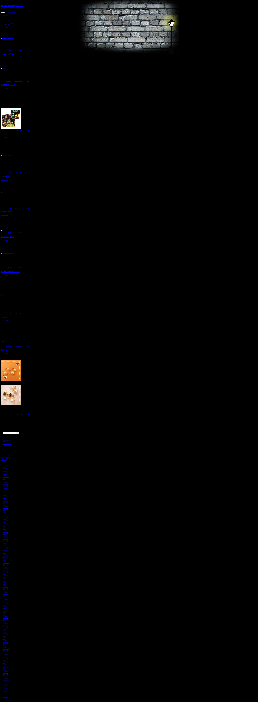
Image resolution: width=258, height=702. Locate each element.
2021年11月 (6, 546)
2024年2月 (5, 508)
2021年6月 (5, 553)
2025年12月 (6, 477)
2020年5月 (5, 571)
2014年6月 (5, 671)
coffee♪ (4, 317)
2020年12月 (6, 561)
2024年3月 (5, 506)
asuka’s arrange (6, 440)
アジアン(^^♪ (7, 236)
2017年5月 (5, 622)
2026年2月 (5, 474)
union (28, 50)
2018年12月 (6, 595)
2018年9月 (5, 599)
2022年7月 (5, 534)
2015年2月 (5, 660)
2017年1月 (5, 627)
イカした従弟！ (8, 54)
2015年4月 (5, 657)
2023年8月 (5, 516)
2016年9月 (5, 633)
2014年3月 (5, 675)
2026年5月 (5, 470)
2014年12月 (6, 663)
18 (4, 457)
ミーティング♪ (8, 84)
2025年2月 (5, 491)
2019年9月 (5, 582)
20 (6, 457)
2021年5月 (5, 554)
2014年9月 (5, 667)
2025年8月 (5, 482)
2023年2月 (5, 525)
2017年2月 (5, 626)
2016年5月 (5, 639)
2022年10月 (6, 530)
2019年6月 (5, 587)
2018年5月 (5, 605)
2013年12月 (6, 680)
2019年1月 (5, 594)
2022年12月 (6, 527)
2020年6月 (5, 570)
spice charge (6, 441)
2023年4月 (5, 522)
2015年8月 (5, 651)
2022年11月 (6, 529)
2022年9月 (5, 532)
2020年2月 (5, 575)
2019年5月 (5, 588)
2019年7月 (5, 585)
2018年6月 (5, 603)
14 (8, 455)
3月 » (5, 460)
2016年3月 (5, 642)
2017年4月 (5, 623)
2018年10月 (6, 598)
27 (6, 458)
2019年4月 (5, 589)
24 (2, 458)
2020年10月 (6, 564)
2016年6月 (5, 637)
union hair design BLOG (12, 5)
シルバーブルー (7, 444)
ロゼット (5, 176)
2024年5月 (5, 503)
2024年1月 (5, 509)
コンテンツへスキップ (10, 12)
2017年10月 (6, 615)
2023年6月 (5, 519)
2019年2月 (5, 592)
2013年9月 (5, 684)
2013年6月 (5, 688)
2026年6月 (5, 468)
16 (1, 457)
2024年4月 (5, 505)
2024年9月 (5, 498)
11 (3, 455)
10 (2, 455)
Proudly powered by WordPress (7, 700)
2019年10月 (6, 581)
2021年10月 (6, 547)
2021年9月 (5, 548)
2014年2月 (5, 677)
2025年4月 (5, 488)
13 (6, 455)
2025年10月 (6, 479)
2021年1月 (5, 560)
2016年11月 (6, 630)
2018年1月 (5, 611)
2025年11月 (6, 478)
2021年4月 (5, 556)
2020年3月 (5, 574)
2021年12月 (6, 544)
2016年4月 (5, 640)
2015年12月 (6, 646)
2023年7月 (5, 517)
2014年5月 (5, 673)
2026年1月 (5, 475)
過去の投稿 (4, 420)
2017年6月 (5, 620)
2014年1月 (5, 678)
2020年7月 (5, 568)
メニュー (3, 12)
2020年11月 (6, 563)
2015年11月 (6, 647)
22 (9, 457)
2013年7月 (5, 687)
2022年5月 (5, 537)
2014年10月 (6, 666)
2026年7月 (5, 467)
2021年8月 (5, 550)
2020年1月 (5, 577)
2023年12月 (6, 510)
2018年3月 (5, 608)
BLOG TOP (6, 15)
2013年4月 (5, 691)
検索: (2, 433)
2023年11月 (6, 512)
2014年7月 (5, 670)
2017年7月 (5, 619)
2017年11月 (6, 613)
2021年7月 (5, 551)
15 (9, 455)
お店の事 (8, 50)
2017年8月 (5, 618)
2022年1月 (5, 543)
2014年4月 (5, 674)
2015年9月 (5, 650)
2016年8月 (5, 635)
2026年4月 (5, 471)
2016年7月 (5, 636)
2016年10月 (6, 632)
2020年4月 (5, 572)
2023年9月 (5, 515)
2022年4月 (5, 539)
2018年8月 (5, 601)
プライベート (6, 698)
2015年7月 (5, 653)
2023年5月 (5, 520)
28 (8, 458)
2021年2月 (5, 558)
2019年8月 (5, 584)
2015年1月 (5, 661)
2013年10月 (6, 682)
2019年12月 (6, 578)
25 (4, 458)
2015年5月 (5, 656)
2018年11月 (6, 596)
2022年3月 (5, 540)
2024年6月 (5, 502)
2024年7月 (5, 501)
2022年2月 (5, 541)
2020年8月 (5, 567)
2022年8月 (5, 533)
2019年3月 (5, 591)
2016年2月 (5, 643)
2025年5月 (5, 486)
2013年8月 (5, 685)
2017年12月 (6, 612)
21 (8, 457)
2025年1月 (5, 492)
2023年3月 (5, 523)
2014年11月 (6, 664)
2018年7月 (5, 602)
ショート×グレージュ (8, 438)
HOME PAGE (6, 16)
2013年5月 (5, 690)
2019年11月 (6, 580)
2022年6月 (5, 536)
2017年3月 (5, 625)
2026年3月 (5, 472)
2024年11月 (6, 495)
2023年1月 (5, 526)
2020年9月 (5, 565)
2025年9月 (5, 481)
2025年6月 (5, 485)
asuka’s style (6, 212)
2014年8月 (5, 668)
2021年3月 (5, 557)
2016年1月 (5, 644)
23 (1, 458)
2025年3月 (5, 489)
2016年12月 (6, 629)
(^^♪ (3, 134)
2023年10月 (6, 513)
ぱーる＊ (5, 350)
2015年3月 (5, 658)
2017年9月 (5, 616)
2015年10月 (6, 649)
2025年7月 (5, 484)
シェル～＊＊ (7, 24)
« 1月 (2, 460)
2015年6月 (5, 654)
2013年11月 (6, 681)
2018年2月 (5, 609)
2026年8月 (5, 465)
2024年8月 (5, 499)
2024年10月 (6, 496)
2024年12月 (6, 494)
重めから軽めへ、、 (10, 271)
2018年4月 (5, 606)
